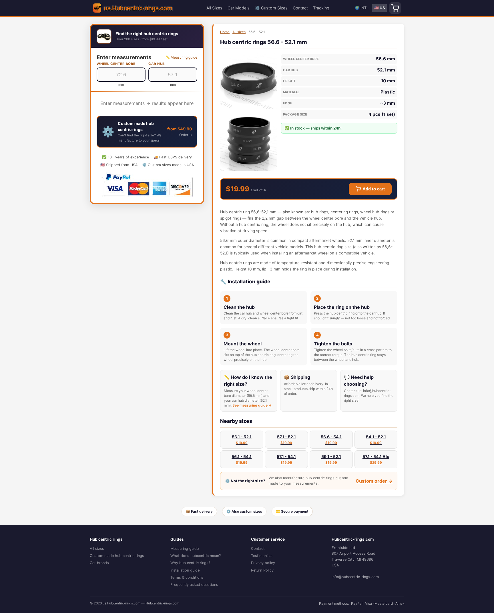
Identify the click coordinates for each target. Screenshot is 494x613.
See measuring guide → (252, 405)
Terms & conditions (187, 577)
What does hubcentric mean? (195, 556)
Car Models (239, 7)
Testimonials (261, 556)
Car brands (99, 563)
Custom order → (374, 481)
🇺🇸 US (379, 7)
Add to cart (373, 189)
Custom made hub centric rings (117, 556)
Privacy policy (263, 563)
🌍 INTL (361, 7)
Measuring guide (184, 548)
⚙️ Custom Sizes (271, 7)
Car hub (156, 64)
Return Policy (262, 570)
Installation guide (185, 570)
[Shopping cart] (395, 8)
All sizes (239, 32)
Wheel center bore (116, 64)
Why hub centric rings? (190, 563)
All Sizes (214, 7)
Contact (300, 7)
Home (225, 32)
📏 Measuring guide (181, 57)
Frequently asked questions (194, 584)
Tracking (321, 7)
